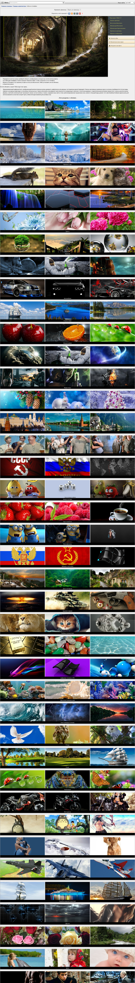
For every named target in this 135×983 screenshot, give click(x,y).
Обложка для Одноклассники (117, 28)
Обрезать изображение (116, 33)
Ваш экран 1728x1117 (115, 18)
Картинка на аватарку (116, 31)
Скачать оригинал (115, 20)
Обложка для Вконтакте (116, 25)
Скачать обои (114, 38)
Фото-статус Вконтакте (116, 23)
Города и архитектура (19, 6)
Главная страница (6, 6)
